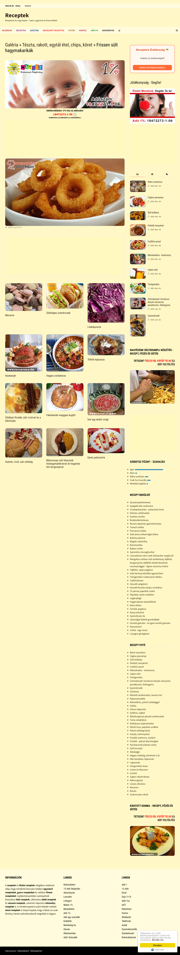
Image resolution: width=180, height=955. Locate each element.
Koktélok (68, 921)
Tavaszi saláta (137, 527)
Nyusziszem (136, 626)
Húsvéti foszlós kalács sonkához (146, 587)
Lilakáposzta (94, 326)
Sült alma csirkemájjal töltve (144, 534)
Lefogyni (68, 900)
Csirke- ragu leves (138, 630)
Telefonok (126, 921)
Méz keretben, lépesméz (142, 758)
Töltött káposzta (96, 359)
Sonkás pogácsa (138, 608)
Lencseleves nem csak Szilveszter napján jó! (152, 555)
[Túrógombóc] (138, 284)
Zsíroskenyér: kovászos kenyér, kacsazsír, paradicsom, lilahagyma (159, 302)
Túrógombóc (153, 284)
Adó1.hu (126, 900)
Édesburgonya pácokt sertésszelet (147, 716)
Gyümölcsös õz (137, 615)
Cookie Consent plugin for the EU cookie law (157, 949)
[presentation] (137, 174)
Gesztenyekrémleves (140, 502)
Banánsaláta (136, 544)
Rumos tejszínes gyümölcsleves (145, 523)
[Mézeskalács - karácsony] (138, 255)
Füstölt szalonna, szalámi (142, 737)
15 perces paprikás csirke (142, 591)
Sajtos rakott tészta (139, 776)
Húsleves (134, 691)
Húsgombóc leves (139, 766)
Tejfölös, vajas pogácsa (141, 569)
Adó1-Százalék (70, 937)
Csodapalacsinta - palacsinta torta (147, 509)
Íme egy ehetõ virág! (98, 419)
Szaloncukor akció (139, 794)
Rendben (157, 945)
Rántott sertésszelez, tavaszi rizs (146, 695)
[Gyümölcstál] (138, 316)
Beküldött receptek (53, 30)
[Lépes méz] (138, 270)
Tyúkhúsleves (136, 580)
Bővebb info (158, 939)
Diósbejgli (135, 751)
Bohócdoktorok (129, 937)
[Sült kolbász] (138, 212)
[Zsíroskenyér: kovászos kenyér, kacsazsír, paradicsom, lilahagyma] (138, 299)
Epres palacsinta (96, 457)
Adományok (108, 30)
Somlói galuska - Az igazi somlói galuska (150, 623)
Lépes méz (153, 269)
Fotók (72, 30)
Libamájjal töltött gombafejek (144, 619)
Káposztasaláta (137, 698)
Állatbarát (126, 917)
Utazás (67, 929)
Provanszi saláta (138, 530)
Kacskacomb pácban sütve (143, 744)
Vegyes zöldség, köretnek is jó (145, 755)
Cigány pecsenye (155, 197)
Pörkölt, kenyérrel (156, 225)
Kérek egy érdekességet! (152, 67)
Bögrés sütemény (138, 541)
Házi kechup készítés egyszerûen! (146, 573)
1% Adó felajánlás (72, 888)
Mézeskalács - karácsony (159, 255)
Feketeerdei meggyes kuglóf (60, 415)
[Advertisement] (65, 137)
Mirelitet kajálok (138, 483)
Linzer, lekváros (137, 783)
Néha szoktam (137, 476)
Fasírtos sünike (137, 516)
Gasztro (34, 30)
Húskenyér (10, 375)
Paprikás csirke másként (142, 594)
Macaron (9, 315)
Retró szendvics (155, 181)
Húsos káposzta (138, 709)
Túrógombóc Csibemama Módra (146, 576)
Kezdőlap (7, 30)
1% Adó (125, 888)
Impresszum (10, 950)
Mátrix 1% (68, 904)
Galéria (11, 45)
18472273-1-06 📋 (65, 114)
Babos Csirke (136, 548)
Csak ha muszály (138, 480)
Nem (132, 472)
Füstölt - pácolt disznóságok (144, 741)
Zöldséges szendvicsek (58, 312)
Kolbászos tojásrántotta (142, 723)
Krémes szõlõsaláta (139, 513)
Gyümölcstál (153, 315)
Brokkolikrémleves (139, 520)
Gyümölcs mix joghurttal (142, 552)
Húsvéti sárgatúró (139, 583)
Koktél (83, 30)
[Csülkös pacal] (138, 241)
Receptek (17, 15)
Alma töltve (135, 605)
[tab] (137, 174)
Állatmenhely (70, 933)
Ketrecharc (127, 909)
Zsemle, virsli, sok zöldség (19, 461)
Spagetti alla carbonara (141, 505)
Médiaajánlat (36, 950)
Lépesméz (135, 762)
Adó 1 (124, 884)
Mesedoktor (69, 909)
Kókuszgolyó (136, 780)
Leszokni (68, 896)
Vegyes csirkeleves (56, 375)
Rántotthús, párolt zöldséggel (145, 702)
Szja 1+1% (126, 896)
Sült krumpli (136, 748)
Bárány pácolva (137, 537)
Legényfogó (136, 598)
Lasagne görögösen (139, 633)
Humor (125, 913)
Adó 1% (94, 30)
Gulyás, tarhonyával (140, 734)
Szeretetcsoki (128, 933)
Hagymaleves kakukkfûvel (143, 601)
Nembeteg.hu (70, 925)
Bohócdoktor (69, 884)
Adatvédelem (23, 950)
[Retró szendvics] (138, 182)
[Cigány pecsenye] (138, 197)
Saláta (133, 705)
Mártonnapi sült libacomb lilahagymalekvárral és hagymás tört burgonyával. (63, 463)
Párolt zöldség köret (140, 730)
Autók (124, 925)
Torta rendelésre (138, 719)
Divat (124, 892)
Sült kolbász (153, 212)
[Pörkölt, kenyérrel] (138, 225)
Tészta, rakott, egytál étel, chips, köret (57, 45)
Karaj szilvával (137, 612)
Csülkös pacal (154, 241)
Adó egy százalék (72, 917)
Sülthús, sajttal (137, 712)
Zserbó (133, 773)
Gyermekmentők (129, 929)
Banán (133, 790)
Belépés (28, 6)
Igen (132, 469)
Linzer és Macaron (139, 769)
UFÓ (124, 904)
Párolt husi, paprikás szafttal (144, 727)
